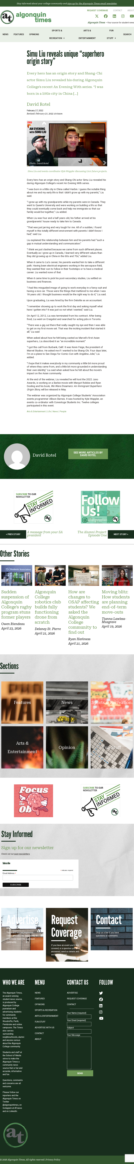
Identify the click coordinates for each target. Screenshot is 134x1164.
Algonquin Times (96, 22)
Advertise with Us (44, 1027)
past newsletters (22, 854)
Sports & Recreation (55, 34)
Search (127, 34)
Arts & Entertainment (87, 34)
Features (19, 34)
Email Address (9, 873)
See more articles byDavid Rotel (88, 454)
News (5, 34)
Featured (40, 998)
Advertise (72, 993)
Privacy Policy (53, 1159)
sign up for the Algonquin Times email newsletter (92, 3)
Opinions (34, 34)
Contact (117, 10)
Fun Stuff (110, 34)
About (130, 10)
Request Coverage (97, 10)
